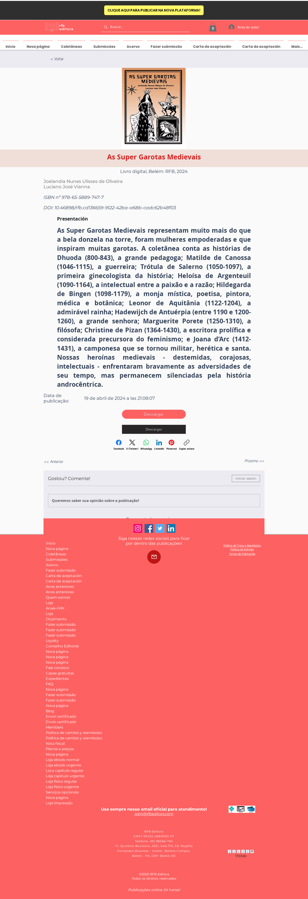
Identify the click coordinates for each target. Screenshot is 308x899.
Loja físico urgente (62, 787)
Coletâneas (56, 554)
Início (50, 543)
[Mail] (154, 557)
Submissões (57, 559)
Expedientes (57, 678)
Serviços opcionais (62, 792)
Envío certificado (61, 716)
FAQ (49, 684)
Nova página (57, 549)
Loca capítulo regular (62, 770)
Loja (49, 603)
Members (54, 727)
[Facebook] (149, 528)
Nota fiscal (55, 743)
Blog (50, 711)
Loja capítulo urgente (62, 776)
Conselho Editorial (62, 646)
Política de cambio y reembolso (62, 733)
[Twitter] (160, 528)
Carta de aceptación (62, 576)
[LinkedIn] (171, 528)
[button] (213, 27)
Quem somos (58, 597)
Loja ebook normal (62, 760)
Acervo (52, 565)
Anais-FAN (55, 608)
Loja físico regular (61, 781)
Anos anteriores (60, 586)
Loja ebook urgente (62, 765)
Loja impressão (59, 803)
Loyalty (52, 641)
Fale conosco (57, 668)
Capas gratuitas (60, 673)
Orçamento (56, 619)
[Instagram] (137, 528)
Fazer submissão (61, 570)
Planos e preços (60, 749)
